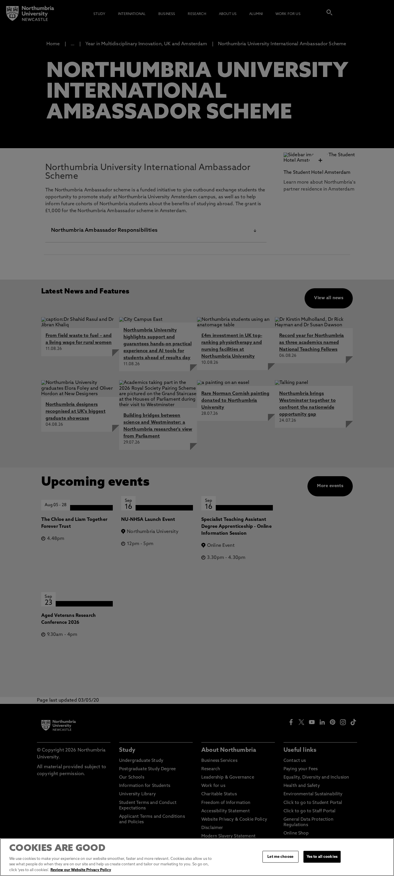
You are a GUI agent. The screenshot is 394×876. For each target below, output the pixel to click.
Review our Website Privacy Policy (80, 870)
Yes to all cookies (322, 856)
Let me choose (280, 856)
